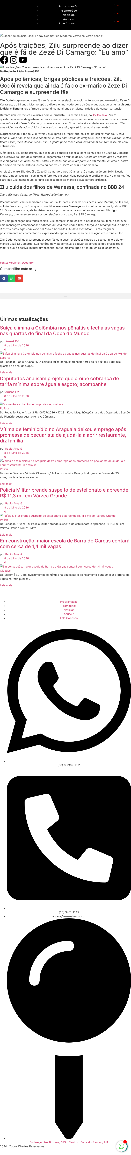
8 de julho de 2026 (16, 345)
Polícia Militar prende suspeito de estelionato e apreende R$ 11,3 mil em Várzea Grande (64, 493)
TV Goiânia (100, 115)
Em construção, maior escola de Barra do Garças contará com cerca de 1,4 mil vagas (64, 543)
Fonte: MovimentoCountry (17, 262)
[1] (121, 1148)
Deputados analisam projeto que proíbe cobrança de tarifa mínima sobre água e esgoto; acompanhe (59, 381)
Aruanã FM (12, 341)
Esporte (5, 357)
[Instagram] (13, 60)
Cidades (5, 570)
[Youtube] (23, 60)
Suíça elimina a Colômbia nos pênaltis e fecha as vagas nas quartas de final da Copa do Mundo (62, 330)
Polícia (4, 469)
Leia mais (6, 372)
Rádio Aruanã (14, 448)
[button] (4, 278)
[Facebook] (4, 60)
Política (5, 408)
